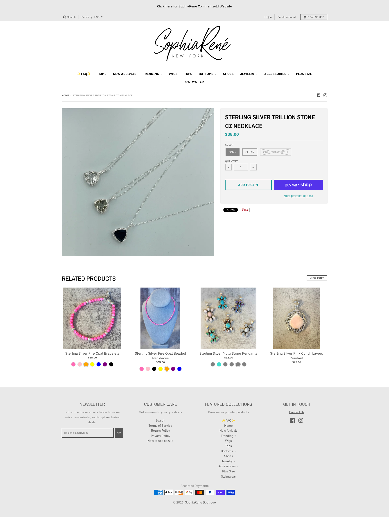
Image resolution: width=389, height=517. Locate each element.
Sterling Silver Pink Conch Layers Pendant (296, 355)
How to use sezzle (160, 441)
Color (229, 144)
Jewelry (227, 461)
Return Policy (160, 431)
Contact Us (296, 412)
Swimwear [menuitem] (194, 82)
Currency (86, 17)
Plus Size (228, 471)
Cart (316, 17)
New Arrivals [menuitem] (124, 74)
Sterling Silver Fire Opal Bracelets (92, 353)
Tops (228, 446)
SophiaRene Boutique (200, 502)
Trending (227, 436)
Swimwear (228, 476)
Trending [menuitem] (151, 74)
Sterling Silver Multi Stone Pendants (228, 353)
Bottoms (227, 451)
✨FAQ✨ (228, 420)
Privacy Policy (160, 436)
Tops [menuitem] (188, 74)
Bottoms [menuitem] (206, 74)
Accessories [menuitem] (275, 74)
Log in (268, 17)
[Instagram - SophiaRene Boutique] (325, 95)
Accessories (227, 466)
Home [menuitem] (101, 74)
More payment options (298, 196)
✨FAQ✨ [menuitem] (84, 74)
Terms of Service (160, 426)
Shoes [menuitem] (228, 74)
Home (65, 95)
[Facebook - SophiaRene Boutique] (319, 95)
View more (317, 278)
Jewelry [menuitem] (247, 74)
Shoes (228, 456)
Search (160, 420)
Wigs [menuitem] (173, 74)
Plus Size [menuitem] (304, 74)
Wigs (228, 441)
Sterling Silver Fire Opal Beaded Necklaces (160, 355)
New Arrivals (228, 431)
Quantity (231, 161)
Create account (287, 17)
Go (119, 432)
